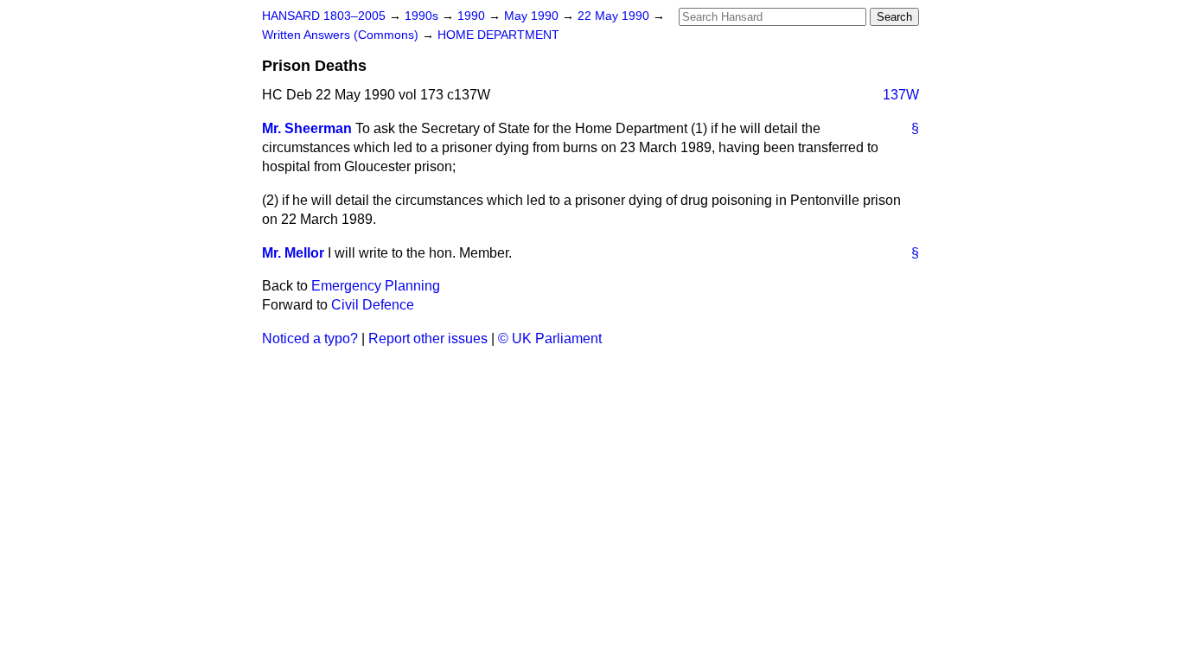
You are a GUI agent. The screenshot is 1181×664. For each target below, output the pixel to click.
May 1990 (533, 16)
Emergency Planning (375, 285)
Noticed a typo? (310, 338)
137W (901, 94)
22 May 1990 (615, 16)
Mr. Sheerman (307, 128)
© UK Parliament (550, 338)
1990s (423, 16)
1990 (472, 16)
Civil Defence (372, 304)
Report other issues (428, 338)
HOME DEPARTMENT (498, 35)
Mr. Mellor (293, 253)
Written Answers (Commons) (342, 35)
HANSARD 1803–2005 (324, 16)
